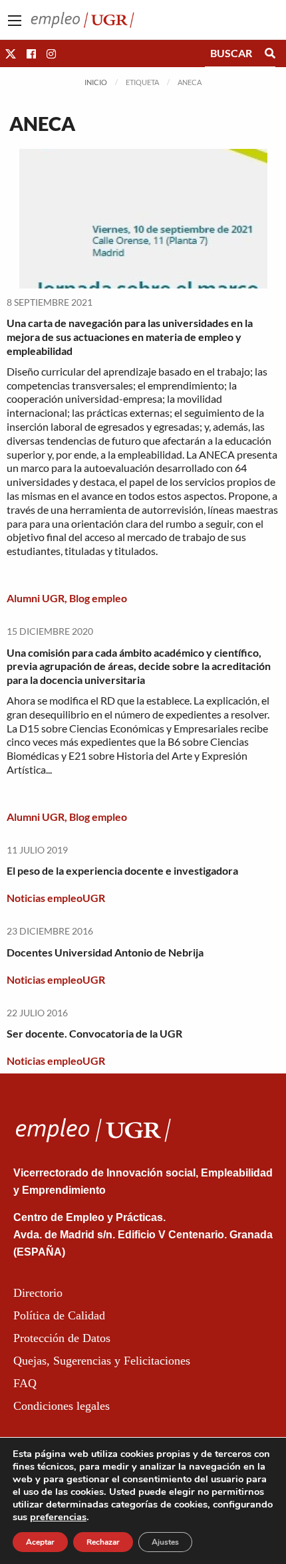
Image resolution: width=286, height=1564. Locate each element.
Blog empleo (98, 598)
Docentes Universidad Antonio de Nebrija (105, 952)
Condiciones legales (61, 1405)
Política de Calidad (59, 1315)
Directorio (38, 1292)
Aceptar (40, 1542)
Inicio (95, 82)
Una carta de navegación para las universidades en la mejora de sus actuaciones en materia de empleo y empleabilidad (130, 336)
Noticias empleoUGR (56, 897)
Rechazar (103, 1542)
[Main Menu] (14, 20)
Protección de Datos (61, 1338)
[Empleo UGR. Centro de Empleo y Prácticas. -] (82, 18)
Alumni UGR (36, 598)
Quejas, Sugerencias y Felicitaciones (101, 1360)
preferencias (58, 1517)
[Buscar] (270, 53)
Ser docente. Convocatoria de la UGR (94, 1033)
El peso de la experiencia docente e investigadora (122, 870)
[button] (10, 53)
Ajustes (165, 1542)
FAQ (25, 1383)
